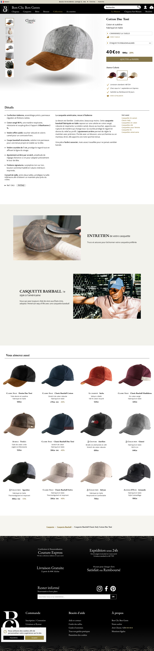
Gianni (136, 441)
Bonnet (46, 11)
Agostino (20, 490)
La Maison (115, 11)
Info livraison (116, 96)
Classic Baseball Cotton (57, 393)
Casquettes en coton (129, 123)
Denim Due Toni (19, 393)
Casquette (27, 11)
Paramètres (14, 638)
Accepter (34, 638)
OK (113, 597)
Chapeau (15, 11)
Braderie (148, 11)
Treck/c (19, 441)
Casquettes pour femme (131, 127)
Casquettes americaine (130, 132)
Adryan (97, 490)
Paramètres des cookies (78, 635)
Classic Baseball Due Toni (57, 441)
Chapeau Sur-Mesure (132, 11)
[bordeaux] (111, 75)
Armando (135, 490)
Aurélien (97, 441)
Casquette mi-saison (129, 118)
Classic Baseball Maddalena (135, 393)
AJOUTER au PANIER (129, 59)
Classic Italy (126, 120)
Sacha (96, 393)
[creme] (133, 75)
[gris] (122, 75)
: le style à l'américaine (42, 293)
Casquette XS (127, 130)
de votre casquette (108, 235)
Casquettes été (127, 125)
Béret (37, 11)
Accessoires (71, 11)
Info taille (115, 37)
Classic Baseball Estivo (58, 490)
